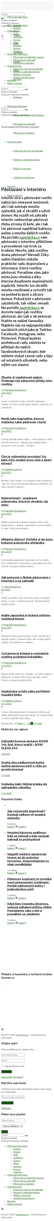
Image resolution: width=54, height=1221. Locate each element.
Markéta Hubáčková (15, 390)
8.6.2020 (5, 589)
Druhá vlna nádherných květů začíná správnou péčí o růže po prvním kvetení (24, 766)
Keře (15, 33)
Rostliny (17, 79)
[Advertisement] (27, 156)
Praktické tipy (14, 66)
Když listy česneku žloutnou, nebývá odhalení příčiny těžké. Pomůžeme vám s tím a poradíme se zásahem (29, 909)
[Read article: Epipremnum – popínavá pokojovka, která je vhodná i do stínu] (27, 492)
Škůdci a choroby (22, 74)
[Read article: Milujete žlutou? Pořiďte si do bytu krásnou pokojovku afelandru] (27, 533)
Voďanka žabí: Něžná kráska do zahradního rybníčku (24, 785)
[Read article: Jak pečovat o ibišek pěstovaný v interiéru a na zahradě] (27, 571)
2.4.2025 (5, 753)
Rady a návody (14, 195)
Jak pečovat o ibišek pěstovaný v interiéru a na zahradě (25, 579)
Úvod (4, 126)
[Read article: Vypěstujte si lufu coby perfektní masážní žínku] (27, 685)
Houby (16, 31)
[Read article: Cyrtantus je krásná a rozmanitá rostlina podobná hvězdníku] (27, 647)
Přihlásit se (12, 31)
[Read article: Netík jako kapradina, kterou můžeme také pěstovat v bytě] (27, 412)
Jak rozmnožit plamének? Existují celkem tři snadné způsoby (26, 814)
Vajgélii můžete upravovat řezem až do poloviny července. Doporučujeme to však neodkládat (28, 859)
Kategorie (12, 126)
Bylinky (17, 28)
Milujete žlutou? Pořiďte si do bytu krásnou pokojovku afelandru (27, 541)
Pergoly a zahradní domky (26, 71)
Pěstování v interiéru (23, 63)
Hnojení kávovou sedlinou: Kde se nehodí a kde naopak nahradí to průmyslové (28, 836)
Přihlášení (6, 1108)
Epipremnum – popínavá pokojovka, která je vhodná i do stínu (24, 501)
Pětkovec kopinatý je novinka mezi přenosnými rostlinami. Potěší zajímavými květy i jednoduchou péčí (29, 884)
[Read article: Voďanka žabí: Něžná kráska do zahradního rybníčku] (27, 778)
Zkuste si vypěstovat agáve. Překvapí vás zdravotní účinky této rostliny (26, 381)
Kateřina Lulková (13, 469)
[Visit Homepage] (16, 11)
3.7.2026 (5, 775)
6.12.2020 (6, 793)
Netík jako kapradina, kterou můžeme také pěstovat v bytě (23, 420)
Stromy (17, 48)
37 (35, 723)
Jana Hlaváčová (12, 586)
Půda (16, 42)
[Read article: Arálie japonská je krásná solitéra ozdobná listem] (27, 609)
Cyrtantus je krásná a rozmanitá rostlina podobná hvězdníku (24, 655)
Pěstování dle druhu (17, 16)
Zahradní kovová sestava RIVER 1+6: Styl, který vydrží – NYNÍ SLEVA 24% (24, 744)
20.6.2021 (6, 392)
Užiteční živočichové (23, 77)
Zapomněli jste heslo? (12, 1077)
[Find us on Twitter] (2, 36)
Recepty (11, 80)
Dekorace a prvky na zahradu (28, 68)
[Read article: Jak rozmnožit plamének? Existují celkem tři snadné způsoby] (30, 805)
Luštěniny (18, 36)
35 (28, 723)
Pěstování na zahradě (24, 124)
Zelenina (17, 51)
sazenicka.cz (30, 237)
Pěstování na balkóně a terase (28, 57)
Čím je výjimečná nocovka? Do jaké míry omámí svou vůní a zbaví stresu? (26, 460)
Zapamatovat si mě (14, 1066)
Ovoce (16, 39)
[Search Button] (2, 18)
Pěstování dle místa (17, 54)
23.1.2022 (6, 665)
